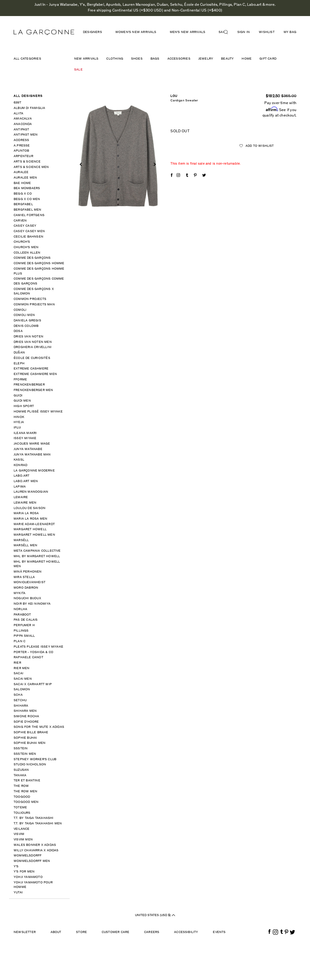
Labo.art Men (26, 481)
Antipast (21, 129)
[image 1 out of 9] (118, 156)
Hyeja (19, 422)
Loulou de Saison (29, 508)
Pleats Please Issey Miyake (38, 647)
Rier (17, 663)
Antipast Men (26, 134)
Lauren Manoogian (31, 492)
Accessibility (186, 932)
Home (247, 59)
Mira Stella (24, 577)
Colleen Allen (27, 253)
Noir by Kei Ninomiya (32, 604)
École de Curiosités (32, 358)
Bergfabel (23, 204)
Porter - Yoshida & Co (33, 652)
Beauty (227, 59)
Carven (20, 220)
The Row (21, 786)
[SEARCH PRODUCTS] (228, 32)
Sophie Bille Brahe (31, 732)
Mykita (19, 593)
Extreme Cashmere (31, 368)
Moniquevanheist (29, 582)
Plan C (19, 641)
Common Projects (30, 299)
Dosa (18, 331)
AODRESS (21, 140)
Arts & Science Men (31, 167)
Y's (16, 866)
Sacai (18, 673)
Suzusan (21, 770)
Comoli (20, 310)
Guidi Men (22, 400)
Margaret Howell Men (34, 535)
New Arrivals (86, 59)
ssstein (21, 748)
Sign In (243, 32)
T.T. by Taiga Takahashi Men (38, 823)
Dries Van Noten (28, 336)
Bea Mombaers (27, 188)
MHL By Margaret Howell (37, 556)
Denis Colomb (26, 326)
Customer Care (116, 932)
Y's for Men (24, 871)
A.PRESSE (22, 145)
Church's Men (26, 247)
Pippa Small (24, 636)
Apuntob (21, 151)
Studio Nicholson (30, 764)
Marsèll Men (25, 545)
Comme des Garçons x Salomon (34, 292)
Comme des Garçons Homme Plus (39, 271)
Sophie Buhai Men (29, 743)
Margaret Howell (30, 529)
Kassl (19, 460)
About (56, 932)
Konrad (20, 465)
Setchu (20, 700)
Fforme (20, 379)
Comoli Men (24, 315)
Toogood (22, 797)
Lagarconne (44, 32)
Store (81, 932)
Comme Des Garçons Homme (39, 263)
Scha (18, 695)
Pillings (21, 630)
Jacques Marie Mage (32, 443)
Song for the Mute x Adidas (39, 727)
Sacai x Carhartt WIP (33, 684)
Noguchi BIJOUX (27, 598)
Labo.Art (22, 476)
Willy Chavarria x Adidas (36, 850)
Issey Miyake (25, 438)
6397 (17, 102)
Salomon (22, 689)
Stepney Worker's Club (35, 759)
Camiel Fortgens (29, 215)
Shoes (137, 59)
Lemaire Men (25, 502)
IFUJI (17, 427)
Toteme (20, 807)
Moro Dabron (26, 588)
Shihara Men (25, 711)
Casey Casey (25, 226)
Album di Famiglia (29, 108)
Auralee (21, 172)
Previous (81, 164)
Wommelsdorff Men (32, 861)
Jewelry (205, 59)
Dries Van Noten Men (33, 342)
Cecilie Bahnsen (28, 236)
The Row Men (25, 791)
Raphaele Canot (28, 657)
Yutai (18, 892)
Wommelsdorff (27, 855)
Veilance (22, 829)
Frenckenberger (29, 384)
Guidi (18, 395)
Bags (155, 59)
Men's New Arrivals (188, 32)
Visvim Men (23, 839)
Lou (173, 96)
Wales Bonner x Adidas (35, 845)
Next (154, 164)
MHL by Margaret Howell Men (37, 564)
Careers (151, 932)
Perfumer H (24, 625)
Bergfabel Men (27, 210)
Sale (78, 69)
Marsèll (21, 540)
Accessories (178, 59)
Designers (92, 32)
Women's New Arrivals (136, 32)
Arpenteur (23, 156)
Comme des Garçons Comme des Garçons (39, 281)
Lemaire (21, 497)
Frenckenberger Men (33, 390)
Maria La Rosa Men (30, 519)
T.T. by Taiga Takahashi (34, 818)
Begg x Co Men (27, 199)
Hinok (19, 417)
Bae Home (22, 183)
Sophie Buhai (25, 738)
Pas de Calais (26, 620)
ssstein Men (25, 754)
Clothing (114, 59)
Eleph (19, 363)
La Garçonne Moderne (34, 470)
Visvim (19, 834)
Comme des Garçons (32, 258)
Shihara (21, 706)
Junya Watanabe (28, 449)
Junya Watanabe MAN (32, 454)
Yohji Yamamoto (28, 877)
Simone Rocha (26, 716)
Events (219, 932)
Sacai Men (23, 679)
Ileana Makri (25, 433)
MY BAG (290, 32)
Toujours (22, 813)
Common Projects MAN (34, 304)
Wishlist (267, 32)
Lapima (20, 486)
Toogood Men (26, 802)
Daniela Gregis (27, 320)
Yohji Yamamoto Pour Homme (33, 885)
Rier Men (22, 668)
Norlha (20, 609)
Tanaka (20, 775)
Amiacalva (23, 118)
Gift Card (267, 59)
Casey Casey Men (29, 231)
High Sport (24, 406)
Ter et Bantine (27, 780)
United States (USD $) (153, 915)
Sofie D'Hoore (26, 722)
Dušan (19, 352)
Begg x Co (23, 194)
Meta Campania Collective (37, 551)
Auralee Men (25, 177)
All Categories (27, 59)
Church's (22, 242)
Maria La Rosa (26, 513)
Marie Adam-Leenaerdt (34, 524)
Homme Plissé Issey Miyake (38, 411)
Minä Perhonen (28, 571)
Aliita (18, 113)
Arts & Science (27, 161)
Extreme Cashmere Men (35, 374)
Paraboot (22, 614)
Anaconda (23, 124)
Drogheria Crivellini (32, 347)
